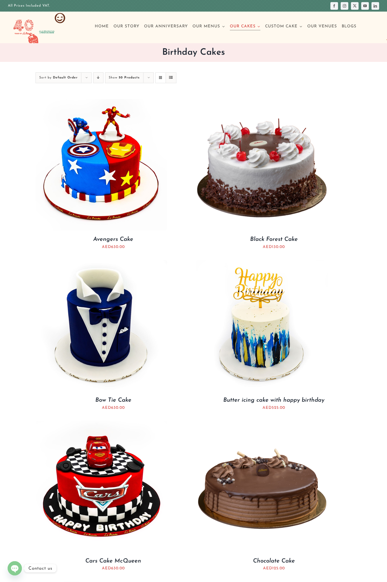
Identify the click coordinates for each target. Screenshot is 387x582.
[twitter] (355, 6)
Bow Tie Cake (113, 400)
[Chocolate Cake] (262, 424)
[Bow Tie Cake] (101, 263)
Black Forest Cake (274, 239)
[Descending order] (98, 77)
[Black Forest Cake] (262, 103)
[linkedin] (375, 6)
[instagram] (344, 6)
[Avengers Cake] (101, 103)
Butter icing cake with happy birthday (273, 400)
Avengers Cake (113, 239)
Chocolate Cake (274, 561)
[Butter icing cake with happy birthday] (262, 263)
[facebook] (334, 6)
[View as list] (171, 78)
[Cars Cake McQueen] (101, 424)
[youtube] (365, 6)
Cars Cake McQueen (113, 561)
